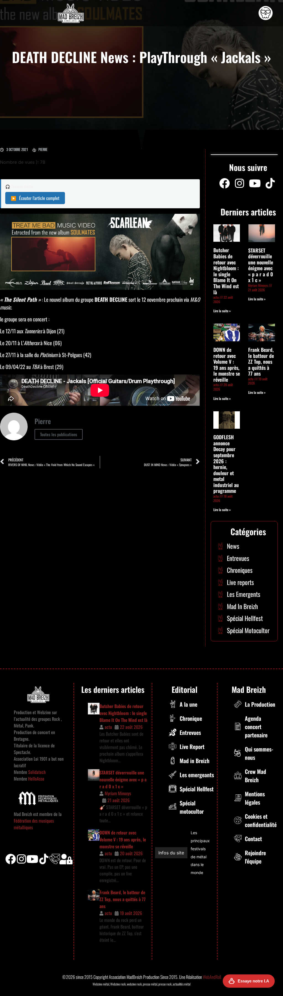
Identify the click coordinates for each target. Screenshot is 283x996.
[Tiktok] (43, 859)
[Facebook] (224, 183)
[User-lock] (66, 859)
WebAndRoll (212, 977)
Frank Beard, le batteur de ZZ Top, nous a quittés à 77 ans (261, 361)
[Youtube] (254, 183)
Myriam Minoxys (118, 793)
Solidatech (37, 772)
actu (108, 727)
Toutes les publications (58, 434)
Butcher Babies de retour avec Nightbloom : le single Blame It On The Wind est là (226, 270)
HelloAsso (35, 778)
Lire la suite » (222, 310)
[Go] (265, 13)
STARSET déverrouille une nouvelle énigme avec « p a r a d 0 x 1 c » (260, 265)
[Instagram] (239, 183)
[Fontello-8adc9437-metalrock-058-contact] (54, 859)
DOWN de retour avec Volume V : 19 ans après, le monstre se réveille (226, 364)
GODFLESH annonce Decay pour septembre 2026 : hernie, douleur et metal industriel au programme (226, 463)
